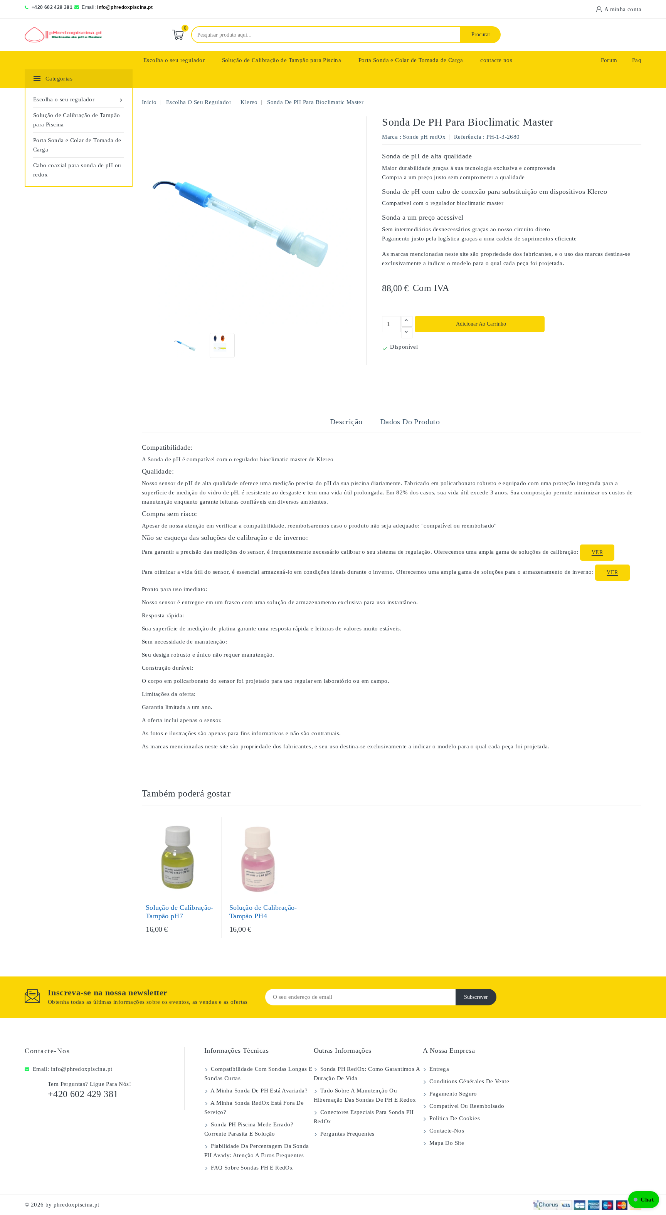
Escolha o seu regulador (174, 60)
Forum (609, 60)
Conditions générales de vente (468, 1081)
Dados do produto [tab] (410, 421)
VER (597, 552)
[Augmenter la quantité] (407, 321)
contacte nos (496, 60)
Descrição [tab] (346, 421)
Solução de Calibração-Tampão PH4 (263, 912)
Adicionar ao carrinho (480, 324)
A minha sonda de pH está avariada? (258, 1090)
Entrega (438, 1069)
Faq (636, 60)
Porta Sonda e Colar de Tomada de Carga (410, 60)
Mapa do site (446, 1143)
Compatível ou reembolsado (466, 1106)
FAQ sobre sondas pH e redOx (251, 1168)
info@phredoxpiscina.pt (125, 7)
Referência (467, 137)
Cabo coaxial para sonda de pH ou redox (77, 170)
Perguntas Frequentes (347, 1134)
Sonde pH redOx (424, 137)
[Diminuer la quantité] (407, 333)
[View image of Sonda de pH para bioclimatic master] (185, 345)
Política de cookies (454, 1118)
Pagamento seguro (452, 1094)
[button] (643, 1199)
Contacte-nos (47, 1051)
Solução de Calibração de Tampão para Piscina (281, 60)
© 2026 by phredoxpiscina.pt (62, 1205)
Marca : (391, 137)
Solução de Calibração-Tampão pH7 (180, 912)
